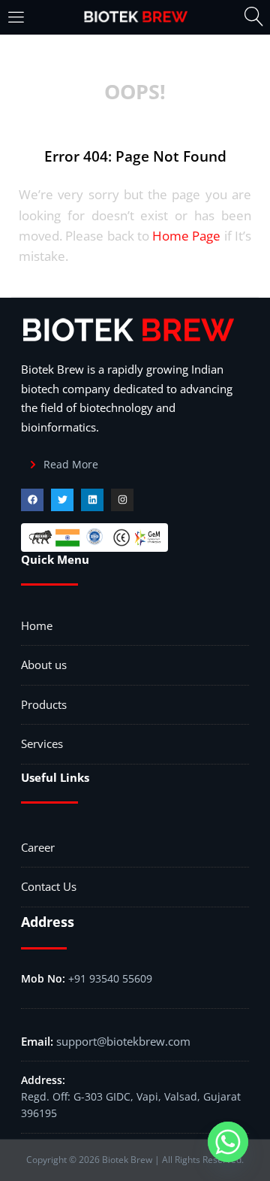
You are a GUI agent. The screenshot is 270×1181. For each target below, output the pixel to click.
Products (44, 704)
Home (36, 625)
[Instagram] (122, 500)
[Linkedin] (92, 500)
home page (186, 235)
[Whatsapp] (228, 1142)
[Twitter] (62, 500)
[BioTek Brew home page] (135, 17)
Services (42, 743)
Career (38, 847)
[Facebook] (32, 500)
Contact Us (48, 886)
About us (44, 664)
